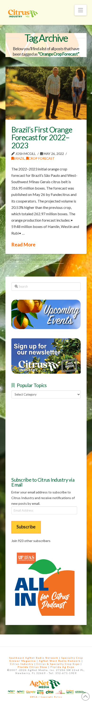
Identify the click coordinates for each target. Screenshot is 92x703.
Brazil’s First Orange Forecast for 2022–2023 (41, 137)
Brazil (19, 158)
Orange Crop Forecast (46, 259)
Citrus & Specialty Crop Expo (58, 663)
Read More (23, 244)
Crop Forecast (42, 158)
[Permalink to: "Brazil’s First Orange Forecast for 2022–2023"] (45, 93)
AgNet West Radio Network (60, 660)
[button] (81, 10)
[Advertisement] (46, 437)
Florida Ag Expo (62, 667)
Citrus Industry (21, 663)
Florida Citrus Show (32, 667)
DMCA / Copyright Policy (46, 697)
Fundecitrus (16, 259)
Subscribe (26, 526)
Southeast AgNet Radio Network (33, 657)
